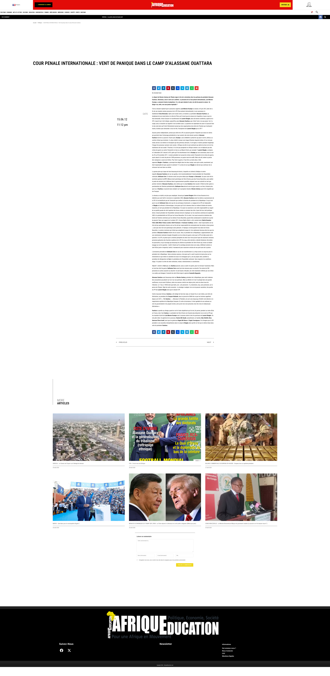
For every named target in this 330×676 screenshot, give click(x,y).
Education (32, 12)
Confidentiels (39, 12)
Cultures (25, 12)
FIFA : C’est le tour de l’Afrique (137, 463)
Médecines (61, 12)
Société (72, 12)
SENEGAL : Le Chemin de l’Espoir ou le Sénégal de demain (68, 463)
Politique (3, 12)
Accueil (34, 22)
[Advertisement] (165, 38)
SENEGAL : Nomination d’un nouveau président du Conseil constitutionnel (119, 17)
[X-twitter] (325, 17)
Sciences (67, 12)
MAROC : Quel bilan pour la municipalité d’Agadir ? (66, 523)
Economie (9, 12)
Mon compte (309, 6)
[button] (43, 4)
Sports (78, 12)
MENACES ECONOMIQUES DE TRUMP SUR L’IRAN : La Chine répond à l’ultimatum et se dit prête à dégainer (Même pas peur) (162, 523)
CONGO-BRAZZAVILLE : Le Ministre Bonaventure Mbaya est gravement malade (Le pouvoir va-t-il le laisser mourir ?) (236, 523)
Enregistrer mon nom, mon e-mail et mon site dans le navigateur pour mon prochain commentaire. (162, 560)
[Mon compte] (309, 4)
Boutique (83, 12)
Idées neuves (53, 12)
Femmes (46, 12)
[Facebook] (320, 17)
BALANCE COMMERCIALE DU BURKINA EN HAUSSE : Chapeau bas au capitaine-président (229, 463)
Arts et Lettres (17, 12)
